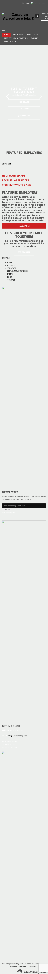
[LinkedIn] (16, 3)
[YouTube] (8, 3)
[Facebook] (4, 3)
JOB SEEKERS (24, 115)
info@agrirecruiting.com (17, 736)
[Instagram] (12, 3)
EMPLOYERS (24, 108)
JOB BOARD (24, 102)
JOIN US (6, 509)
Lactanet (6, 163)
